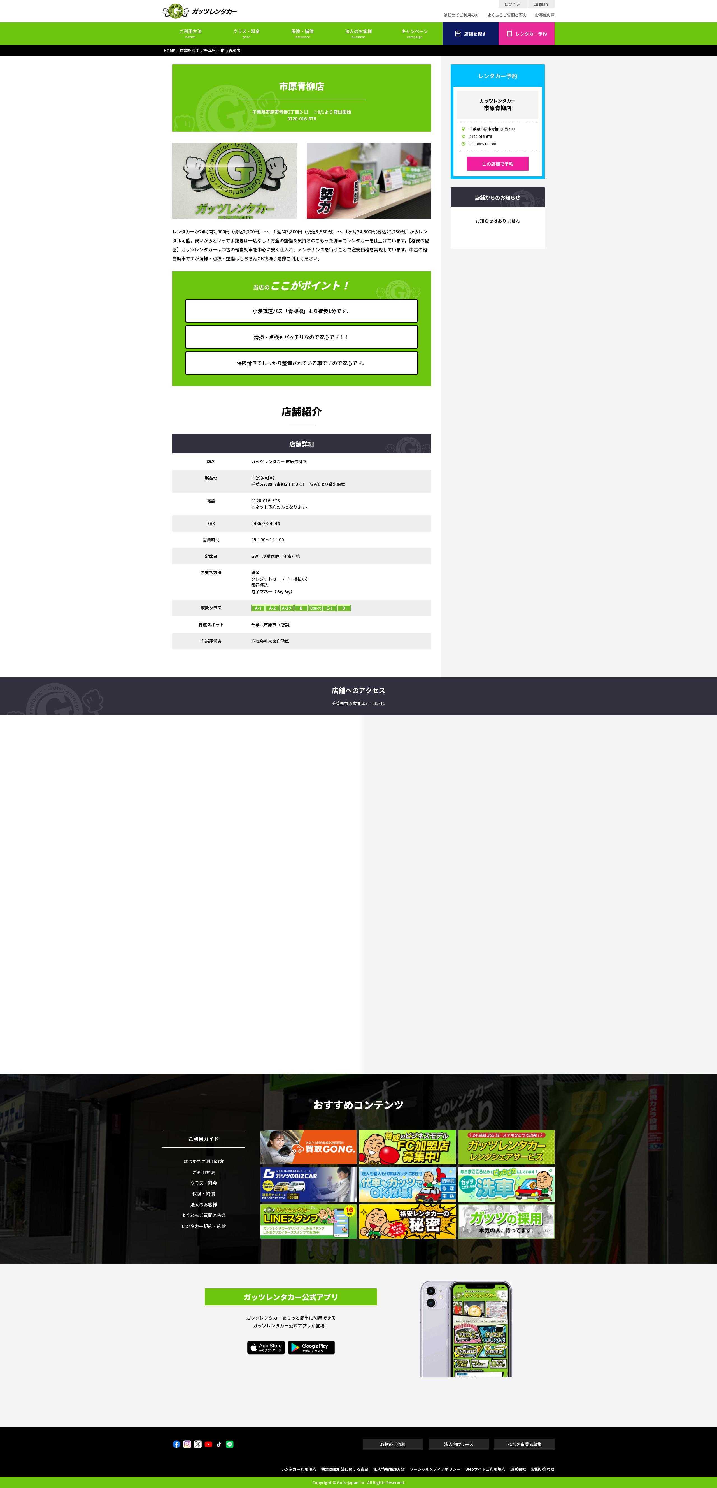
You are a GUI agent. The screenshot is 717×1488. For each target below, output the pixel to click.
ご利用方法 (190, 33)
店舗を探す (475, 33)
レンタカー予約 (531, 33)
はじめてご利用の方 (461, 15)
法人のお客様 (358, 33)
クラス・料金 (246, 33)
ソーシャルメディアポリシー (435, 1469)
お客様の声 (545, 15)
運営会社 (518, 1469)
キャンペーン (414, 33)
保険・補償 (302, 33)
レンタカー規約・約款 (203, 1226)
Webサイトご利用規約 (485, 1469)
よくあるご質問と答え (507, 15)
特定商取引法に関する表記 (344, 1469)
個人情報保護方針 (389, 1469)
